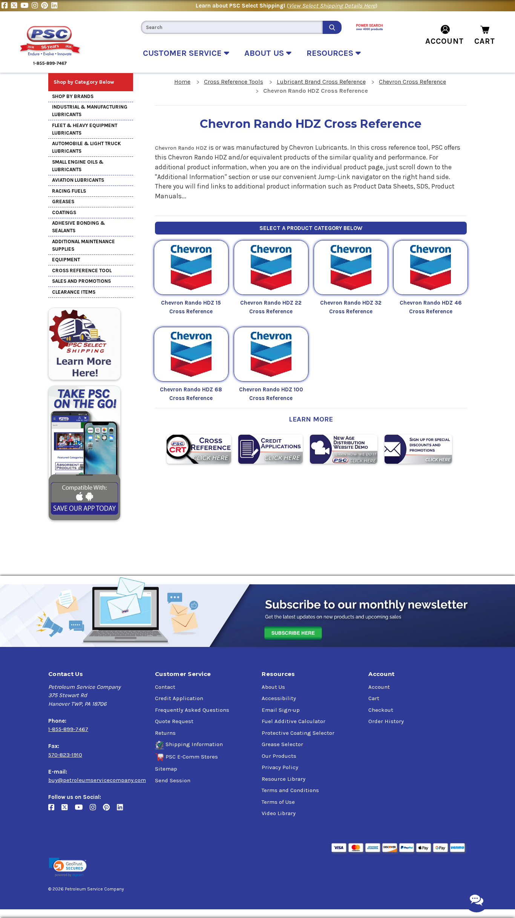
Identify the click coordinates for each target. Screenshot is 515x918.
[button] (67, 867)
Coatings (64, 212)
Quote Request (174, 721)
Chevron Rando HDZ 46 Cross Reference (431, 307)
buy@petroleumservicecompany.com (97, 780)
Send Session (172, 780)
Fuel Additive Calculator (293, 721)
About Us (273, 687)
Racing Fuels (69, 191)
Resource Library (283, 778)
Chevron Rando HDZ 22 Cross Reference (271, 307)
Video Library (279, 813)
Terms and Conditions (290, 790)
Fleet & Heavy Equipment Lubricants (84, 129)
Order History (386, 721)
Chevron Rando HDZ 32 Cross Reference (351, 307)
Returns (165, 732)
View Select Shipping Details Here (332, 5)
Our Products (279, 755)
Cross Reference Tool (82, 270)
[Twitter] (15, 5)
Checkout (380, 710)
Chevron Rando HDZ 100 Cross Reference (271, 394)
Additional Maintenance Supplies (83, 245)
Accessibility (279, 698)
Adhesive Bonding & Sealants (78, 226)
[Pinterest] (46, 5)
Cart (373, 698)
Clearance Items (73, 292)
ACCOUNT (444, 41)
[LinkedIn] (55, 5)
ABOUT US (265, 53)
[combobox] (232, 27)
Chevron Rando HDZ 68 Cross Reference (191, 394)
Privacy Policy (280, 767)
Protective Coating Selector (298, 732)
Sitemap (166, 768)
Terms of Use (278, 801)
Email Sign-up (281, 710)
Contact (165, 687)
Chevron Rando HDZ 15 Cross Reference (191, 307)
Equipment (66, 259)
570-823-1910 (65, 754)
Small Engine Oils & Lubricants (78, 165)
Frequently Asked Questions (192, 710)
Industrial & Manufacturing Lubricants (89, 110)
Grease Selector (282, 744)
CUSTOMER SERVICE (183, 53)
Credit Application (179, 698)
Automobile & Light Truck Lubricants (86, 147)
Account (379, 687)
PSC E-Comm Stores (192, 756)
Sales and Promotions (81, 281)
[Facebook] (6, 5)
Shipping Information (194, 744)
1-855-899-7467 (68, 729)
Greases (63, 201)
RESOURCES (331, 53)
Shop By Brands (72, 96)
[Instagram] (36, 5)
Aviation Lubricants (78, 180)
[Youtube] (26, 5)
